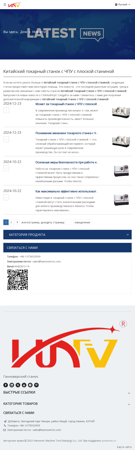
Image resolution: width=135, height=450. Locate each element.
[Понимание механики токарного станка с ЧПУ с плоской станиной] (6, 139)
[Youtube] (24, 385)
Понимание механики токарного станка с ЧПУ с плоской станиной (82, 133)
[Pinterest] (36, 385)
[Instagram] (30, 385)
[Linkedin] (11, 385)
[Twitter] (18, 385)
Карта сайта (124, 447)
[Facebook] (5, 385)
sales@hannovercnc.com (47, 430)
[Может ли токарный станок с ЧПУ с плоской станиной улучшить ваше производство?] (6, 110)
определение (82, 222)
